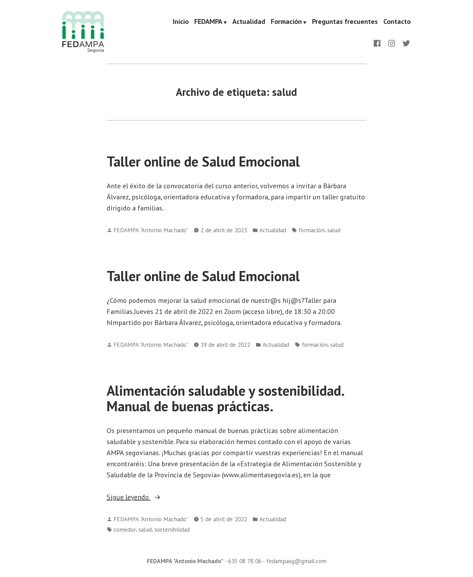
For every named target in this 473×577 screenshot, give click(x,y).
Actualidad (248, 22)
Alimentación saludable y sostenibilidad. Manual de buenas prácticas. (225, 398)
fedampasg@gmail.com (296, 561)
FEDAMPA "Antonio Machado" (151, 230)
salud (333, 230)
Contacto (397, 22)
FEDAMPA (208, 22)
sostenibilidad (172, 529)
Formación (286, 22)
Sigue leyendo (150, 497)
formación (311, 230)
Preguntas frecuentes (345, 22)
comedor (125, 529)
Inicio (181, 22)
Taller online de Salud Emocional (203, 161)
